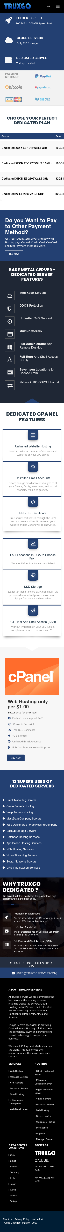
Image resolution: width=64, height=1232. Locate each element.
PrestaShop (41, 1127)
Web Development (18, 1109)
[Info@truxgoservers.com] (36, 973)
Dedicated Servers (18, 1088)
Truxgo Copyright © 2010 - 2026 (20, 1222)
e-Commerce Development (16, 1101)
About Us (7, 1219)
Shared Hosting (43, 1116)
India (12, 1178)
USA (12, 1154)
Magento (40, 1133)
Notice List (37, 1219)
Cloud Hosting (16, 1094)
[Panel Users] (48, 6)
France (13, 1166)
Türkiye (13, 1201)
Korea (12, 1189)
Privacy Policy (22, 1219)
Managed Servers (44, 1139)
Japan (12, 1183)
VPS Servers (16, 1082)
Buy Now (14, 253)
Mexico (13, 1195)
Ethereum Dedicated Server (43, 1082)
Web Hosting (16, 1071)
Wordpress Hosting (45, 1121)
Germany (14, 1172)
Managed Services (19, 1076)
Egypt (12, 1160)
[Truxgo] (17, 6)
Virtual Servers (43, 1098)
